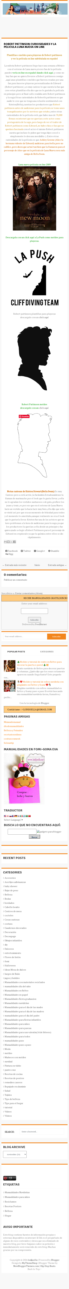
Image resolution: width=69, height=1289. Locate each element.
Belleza (8, 894)
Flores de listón (13, 957)
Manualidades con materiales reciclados (25, 982)
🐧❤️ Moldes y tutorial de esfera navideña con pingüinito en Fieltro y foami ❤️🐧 (40, 683)
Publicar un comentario (15, 579)
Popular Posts (16, 651)
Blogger (45, 703)
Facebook (12, 550)
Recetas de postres (14, 1078)
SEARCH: (9, 1131)
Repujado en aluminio (15, 1086)
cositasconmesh (12, 738)
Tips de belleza (12, 1099)
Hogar (8, 1215)
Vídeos (8, 1115)
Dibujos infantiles (13, 940)
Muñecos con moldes (15, 1057)
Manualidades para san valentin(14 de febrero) (28, 1032)
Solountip (9, 742)
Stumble (54, 550)
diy (6, 944)
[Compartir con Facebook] (14, 541)
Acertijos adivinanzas (15, 882)
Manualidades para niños (17, 1023)
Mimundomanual (12, 721)
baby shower (11, 886)
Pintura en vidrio (13, 1065)
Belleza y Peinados (13, 730)
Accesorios (10, 877)
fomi (7, 961)
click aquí (44, 317)
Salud (7, 1090)
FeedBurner (41, 624)
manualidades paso (14, 1040)
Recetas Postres (13, 1206)
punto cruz (10, 1069)
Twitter (27, 550)
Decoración (10, 932)
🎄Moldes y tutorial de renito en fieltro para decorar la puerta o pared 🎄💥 (39, 663)
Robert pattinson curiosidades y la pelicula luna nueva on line (30, 45)
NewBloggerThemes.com (26, 1265)
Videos (8, 1111)
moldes (8, 1053)
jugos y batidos (12, 978)
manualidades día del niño (18, 986)
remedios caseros (13, 1082)
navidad (8, 1061)
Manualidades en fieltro (16, 990)
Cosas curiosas (12, 919)
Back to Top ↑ (34, 1269)
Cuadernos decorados (15, 927)
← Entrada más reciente (14, 564)
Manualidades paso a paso (18, 1044)
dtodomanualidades (14, 726)
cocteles (9, 915)
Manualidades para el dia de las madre (24, 1007)
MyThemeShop (29, 1262)
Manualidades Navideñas (17, 1192)
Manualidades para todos (17, 1036)
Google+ (40, 550)
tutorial (8, 1107)
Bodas (8, 898)
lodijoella (32, 1259)
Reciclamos (10, 1201)
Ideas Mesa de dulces (15, 969)
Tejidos (8, 1094)
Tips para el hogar (14, 1103)
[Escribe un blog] (8, 541)
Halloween (10, 965)
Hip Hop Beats (47, 1265)
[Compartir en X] (11, 541)
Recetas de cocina (13, 1074)
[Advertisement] (27, 29)
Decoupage (10, 936)
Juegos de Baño (12, 973)
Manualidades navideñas (17, 1003)
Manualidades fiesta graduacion (20, 998)
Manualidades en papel (16, 994)
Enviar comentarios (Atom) (29, 593)
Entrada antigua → (57, 564)
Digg (10, 553)
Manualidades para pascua (18, 1028)
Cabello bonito (12, 907)
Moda (7, 1048)
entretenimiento (13, 952)
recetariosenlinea (12, 734)
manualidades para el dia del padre (22, 1015)
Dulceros (9, 948)
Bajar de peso (11, 890)
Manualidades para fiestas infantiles (23, 1019)
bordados (9, 902)
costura (8, 923)
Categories (47, 651)
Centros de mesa (13, 911)
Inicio (37, 564)
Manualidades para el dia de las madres (24, 1011)
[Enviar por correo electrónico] (5, 541)
